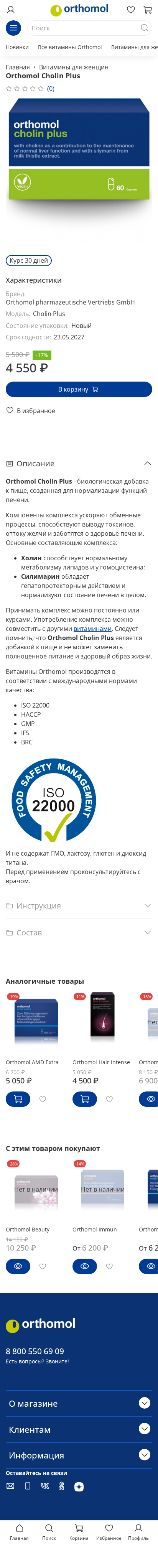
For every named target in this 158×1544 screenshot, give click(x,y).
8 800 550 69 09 (35, 1351)
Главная (18, 67)
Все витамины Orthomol (70, 47)
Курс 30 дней (29, 260)
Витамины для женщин (74, 67)
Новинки (17, 47)
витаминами (93, 628)
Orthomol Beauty (27, 1229)
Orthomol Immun (94, 1229)
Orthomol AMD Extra (32, 1062)
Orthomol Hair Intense (101, 1062)
